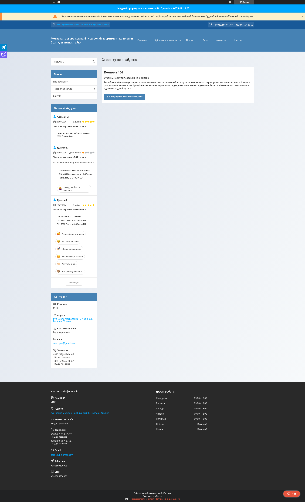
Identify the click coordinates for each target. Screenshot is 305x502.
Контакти (221, 40)
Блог (205, 40)
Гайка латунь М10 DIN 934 (71, 178)
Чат (294, 493)
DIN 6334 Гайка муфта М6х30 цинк (75, 170)
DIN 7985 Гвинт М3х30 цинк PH (71, 224)
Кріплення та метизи (166, 40)
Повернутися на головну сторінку (125, 97)
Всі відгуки (74, 282)
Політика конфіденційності (168, 499)
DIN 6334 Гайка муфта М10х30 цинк (75, 174)
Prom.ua (167, 493)
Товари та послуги (62, 89)
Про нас (190, 40)
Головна (142, 40)
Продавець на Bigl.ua (152, 496)
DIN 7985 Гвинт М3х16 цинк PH (71, 220)
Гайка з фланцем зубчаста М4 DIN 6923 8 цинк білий (73, 134)
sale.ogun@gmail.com (64, 343)
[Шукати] (93, 62)
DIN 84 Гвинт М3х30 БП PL (69, 216)
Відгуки (57, 96)
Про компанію (60, 81)
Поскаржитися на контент (142, 499)
